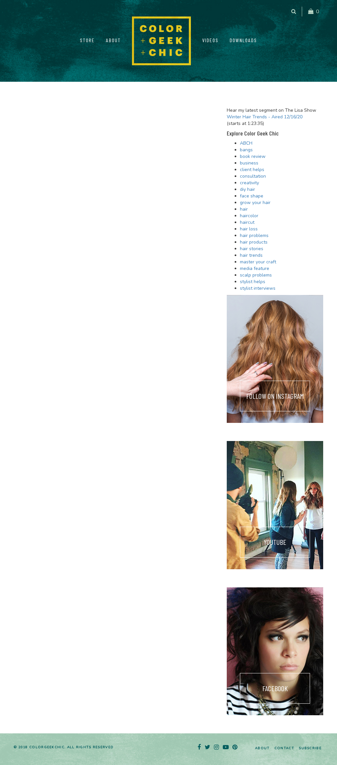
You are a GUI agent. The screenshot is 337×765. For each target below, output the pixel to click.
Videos (210, 40)
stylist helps (252, 282)
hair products (254, 242)
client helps (252, 169)
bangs (246, 150)
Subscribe (310, 748)
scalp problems (256, 275)
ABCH (246, 143)
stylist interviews (257, 288)
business (249, 163)
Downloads (243, 40)
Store (87, 40)
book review (253, 156)
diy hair (247, 189)
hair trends (251, 255)
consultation (253, 176)
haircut (247, 222)
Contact (284, 748)
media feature (254, 268)
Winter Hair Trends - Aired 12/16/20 (264, 117)
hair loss (249, 229)
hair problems (254, 235)
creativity (249, 183)
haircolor (249, 216)
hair (244, 209)
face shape (251, 196)
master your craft (258, 262)
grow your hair (255, 202)
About (113, 40)
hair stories (251, 249)
